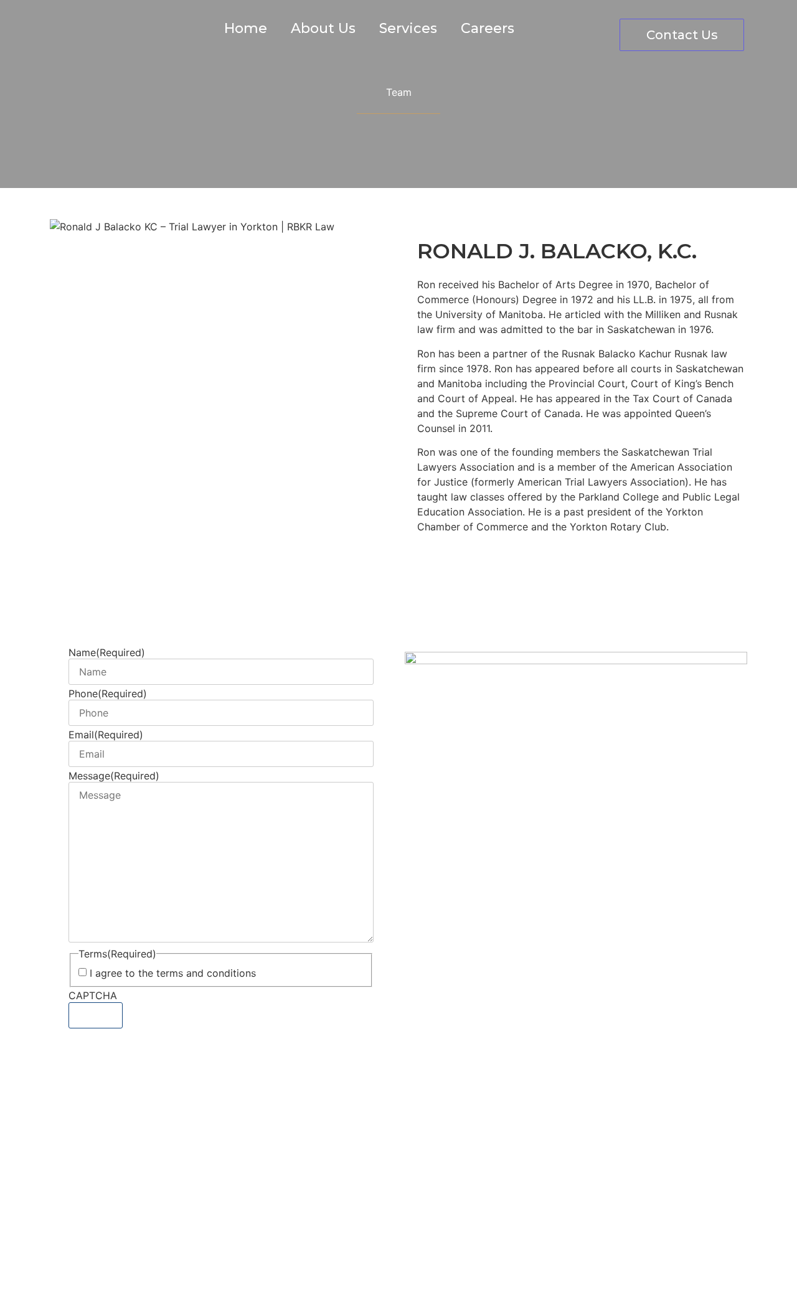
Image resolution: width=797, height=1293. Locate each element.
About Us (323, 29)
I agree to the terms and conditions (173, 973)
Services (408, 29)
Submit (95, 1015)
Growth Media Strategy (396, 1260)
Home (245, 29)
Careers (487, 29)
